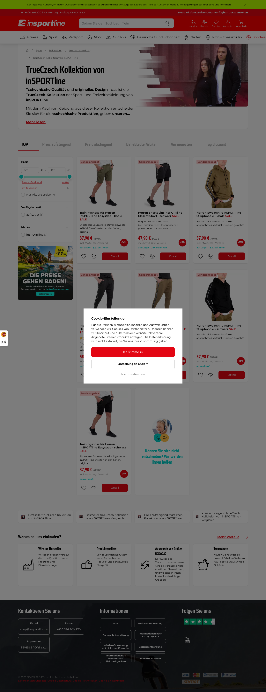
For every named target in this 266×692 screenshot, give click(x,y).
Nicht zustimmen (133, 374)
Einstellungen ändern (133, 364)
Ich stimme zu (133, 352)
